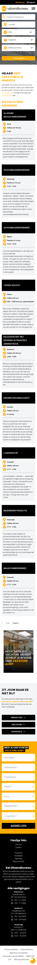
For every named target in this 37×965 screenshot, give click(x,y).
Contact (18, 847)
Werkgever (31, 2)
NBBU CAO (30, 956)
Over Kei (18, 844)
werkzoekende (7, 93)
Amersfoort (6, 701)
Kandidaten (18, 856)
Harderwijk (27, 701)
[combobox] (17, 17)
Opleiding (18, 859)
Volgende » (16, 623)
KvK (9, 959)
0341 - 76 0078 (20, 933)
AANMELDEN (18, 825)
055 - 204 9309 (20, 916)
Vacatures (18, 853)
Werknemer (20, 2)
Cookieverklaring (26, 949)
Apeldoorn (16, 701)
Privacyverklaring (11, 949)
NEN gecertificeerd (21, 959)
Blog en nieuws (18, 861)
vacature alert (7, 95)
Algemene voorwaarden (18, 953)
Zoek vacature (18, 58)
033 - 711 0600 (20, 900)
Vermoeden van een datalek (13, 956)
